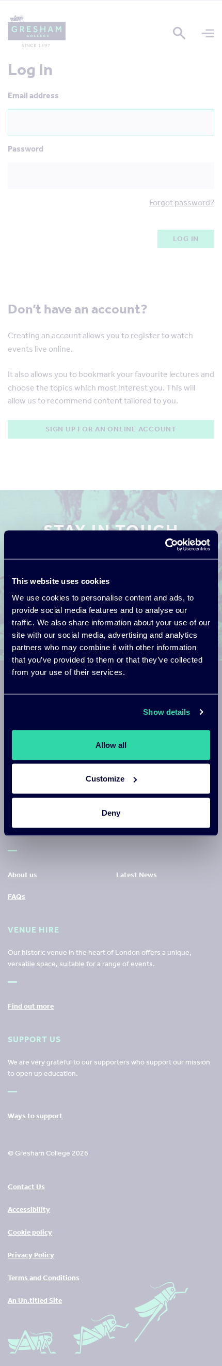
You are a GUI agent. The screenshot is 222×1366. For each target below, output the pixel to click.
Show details (166, 712)
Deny (111, 812)
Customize (105, 778)
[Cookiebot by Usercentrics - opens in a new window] (165, 544)
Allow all (111, 744)
